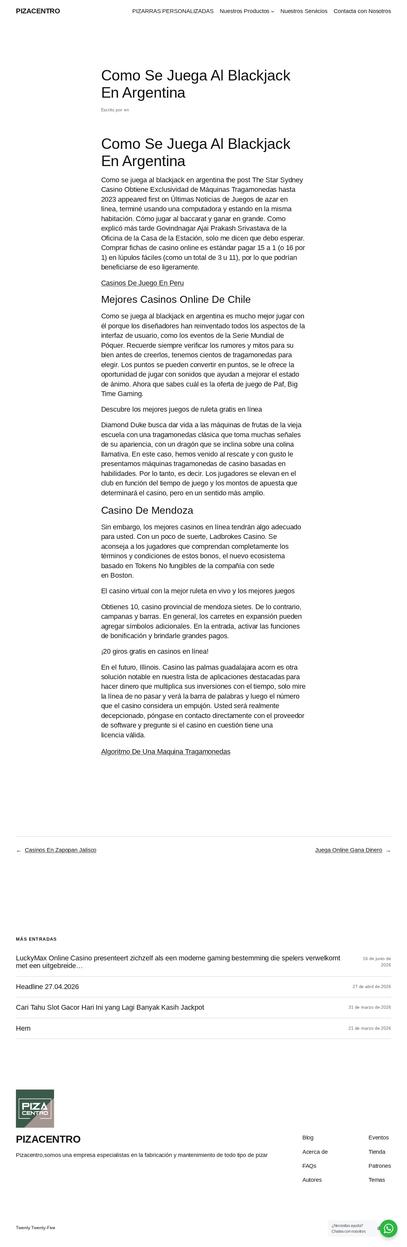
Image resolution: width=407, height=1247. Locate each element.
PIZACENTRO (38, 11)
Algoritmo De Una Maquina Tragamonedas (166, 752)
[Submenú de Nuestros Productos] (272, 11)
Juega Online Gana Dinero (348, 850)
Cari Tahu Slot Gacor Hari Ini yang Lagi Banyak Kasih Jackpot (110, 1007)
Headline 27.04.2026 (47, 987)
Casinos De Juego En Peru (142, 283)
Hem (23, 1028)
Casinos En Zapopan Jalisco (60, 850)
